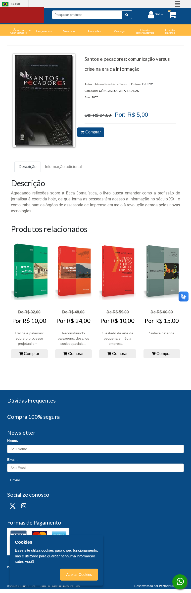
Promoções (94, 31)
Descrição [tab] (28, 167)
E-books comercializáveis (145, 31)
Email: (12, 460)
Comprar (92, 132)
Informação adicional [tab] (63, 167)
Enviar (15, 480)
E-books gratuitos (170, 31)
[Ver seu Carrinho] (169, 14)
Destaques (69, 31)
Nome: (12, 441)
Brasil (10, 4)
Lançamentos (44, 31)
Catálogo (119, 31)
